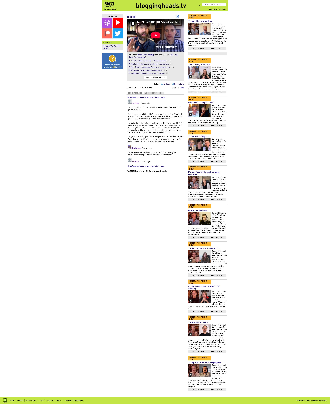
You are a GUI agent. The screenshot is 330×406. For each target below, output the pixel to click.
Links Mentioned (154, 93)
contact (20, 400)
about (12, 400)
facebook (50, 400)
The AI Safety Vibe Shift (199, 64)
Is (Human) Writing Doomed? (201, 102)
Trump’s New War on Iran (200, 20)
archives (222, 9)
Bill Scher (166, 84)
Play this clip (216, 48)
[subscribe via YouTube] (118, 26)
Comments (135, 93)
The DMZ (131, 17)
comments (213, 9)
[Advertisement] (112, 111)
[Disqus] (156, 130)
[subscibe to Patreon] (107, 37)
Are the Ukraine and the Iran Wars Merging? (203, 287)
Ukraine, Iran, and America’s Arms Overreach (203, 173)
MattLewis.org (139, 57)
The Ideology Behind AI (198, 322)
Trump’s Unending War (198, 136)
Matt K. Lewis (179, 84)
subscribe (68, 400)
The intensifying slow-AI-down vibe (203, 248)
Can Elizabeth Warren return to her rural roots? (148, 73)
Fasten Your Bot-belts (197, 210)
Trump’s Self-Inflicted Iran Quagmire (204, 362)
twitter (59, 400)
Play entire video (155, 77)
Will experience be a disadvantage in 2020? (147, 70)
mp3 (182, 87)
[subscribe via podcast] (107, 26)
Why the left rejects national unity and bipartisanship (150, 64)
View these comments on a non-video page (146, 97)
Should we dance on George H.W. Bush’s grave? (149, 61)
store (42, 400)
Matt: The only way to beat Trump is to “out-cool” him (150, 67)
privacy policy (31, 400)
